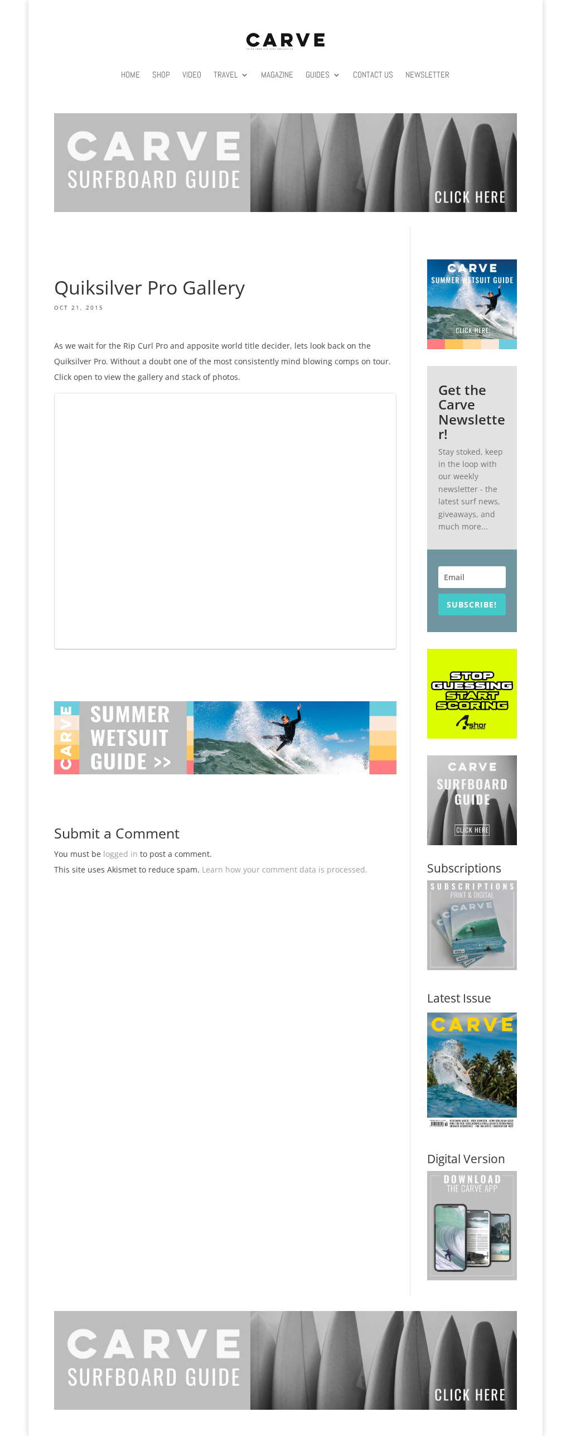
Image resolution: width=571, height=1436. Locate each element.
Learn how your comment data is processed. (284, 869)
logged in (120, 854)
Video (191, 74)
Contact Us (373, 74)
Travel (226, 74)
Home (130, 74)
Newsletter (427, 74)
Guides (318, 74)
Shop (161, 74)
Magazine (277, 74)
